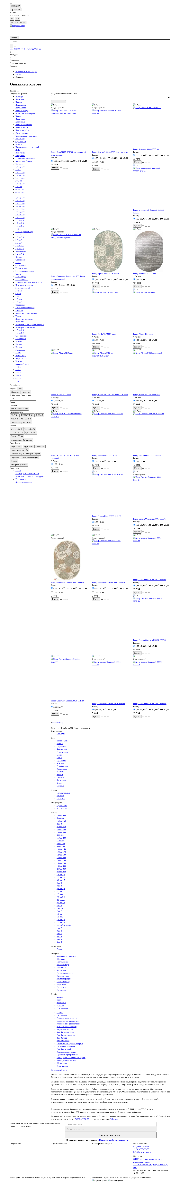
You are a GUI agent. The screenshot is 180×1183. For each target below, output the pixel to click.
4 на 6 (18, 381)
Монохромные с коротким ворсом (29, 325)
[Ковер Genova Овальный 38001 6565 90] (110, 560)
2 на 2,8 (18, 291)
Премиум (19, 96)
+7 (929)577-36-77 (33, 49)
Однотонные (20, 142)
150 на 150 (19, 167)
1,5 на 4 (18, 299)
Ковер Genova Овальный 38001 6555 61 (149, 519)
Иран (31, 474)
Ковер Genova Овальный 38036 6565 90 (108, 704)
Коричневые (20, 339)
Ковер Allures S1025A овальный (146, 395)
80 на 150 (19, 189)
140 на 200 (19, 203)
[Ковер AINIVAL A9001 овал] (110, 312)
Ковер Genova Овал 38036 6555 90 (147, 455)
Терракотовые (21, 268)
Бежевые (19, 361)
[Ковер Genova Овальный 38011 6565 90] (151, 557)
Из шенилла (20, 105)
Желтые (18, 344)
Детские (60, 1005)
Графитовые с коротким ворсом (28, 282)
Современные (62, 1008)
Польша (28, 476)
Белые (18, 353)
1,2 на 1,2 (19, 333)
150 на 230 (19, 184)
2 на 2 (18, 296)
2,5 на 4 (18, 243)
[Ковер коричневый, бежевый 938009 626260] (151, 188)
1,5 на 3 (18, 302)
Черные (18, 257)
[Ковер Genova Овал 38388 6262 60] (110, 494)
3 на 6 (18, 375)
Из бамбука (61, 990)
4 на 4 (18, 229)
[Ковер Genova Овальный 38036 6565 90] (110, 681)
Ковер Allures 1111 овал (143, 334)
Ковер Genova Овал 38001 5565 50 (106, 455)
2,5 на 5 (18, 240)
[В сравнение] (67, 168)
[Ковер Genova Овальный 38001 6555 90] (69, 560)
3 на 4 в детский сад (24, 232)
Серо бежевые (21, 336)
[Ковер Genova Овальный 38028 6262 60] (151, 618)
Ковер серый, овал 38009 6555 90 (106, 273)
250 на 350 (19, 172)
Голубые (18, 347)
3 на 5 (18, 372)
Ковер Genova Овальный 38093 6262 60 (149, 704)
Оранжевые (20, 305)
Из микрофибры (22, 130)
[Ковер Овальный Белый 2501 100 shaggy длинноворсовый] (69, 254)
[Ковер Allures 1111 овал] (151, 312)
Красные (19, 310)
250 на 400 (19, 178)
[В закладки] (64, 168)
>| (62, 722)
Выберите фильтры (30, 457)
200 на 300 (19, 139)
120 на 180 (19, 201)
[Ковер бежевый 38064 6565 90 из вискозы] (110, 130)
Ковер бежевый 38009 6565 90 (146, 149)
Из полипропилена (23, 125)
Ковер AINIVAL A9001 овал (104, 334)
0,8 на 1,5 (19, 226)
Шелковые (19, 99)
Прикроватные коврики (25, 113)
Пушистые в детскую (24, 319)
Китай (36, 474)
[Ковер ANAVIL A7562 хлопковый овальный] (69, 433)
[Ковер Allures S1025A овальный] (151, 372)
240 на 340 (19, 215)
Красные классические (24, 308)
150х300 (18, 187)
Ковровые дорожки (23, 482)
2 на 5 (18, 263)
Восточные (20, 153)
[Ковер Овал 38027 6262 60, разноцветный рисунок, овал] (69, 130)
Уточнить (26, 392)
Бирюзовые (20, 350)
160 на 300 (19, 212)
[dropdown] (11, 3)
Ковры (18, 74)
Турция (41, 476)
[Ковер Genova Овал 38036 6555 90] (151, 433)
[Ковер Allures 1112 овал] (69, 372)
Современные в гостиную (26, 136)
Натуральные (20, 108)
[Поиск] (15, 46)
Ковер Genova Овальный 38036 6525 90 (67, 701)
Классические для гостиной (27, 147)
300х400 (18, 181)
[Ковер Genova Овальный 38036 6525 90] (69, 678)
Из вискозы (61, 987)
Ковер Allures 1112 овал (61, 395)
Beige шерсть (20, 358)
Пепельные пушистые (24, 285)
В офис (18, 116)
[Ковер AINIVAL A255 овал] (151, 251)
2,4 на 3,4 (19, 254)
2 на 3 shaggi (20, 277)
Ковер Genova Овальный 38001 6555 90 (67, 582)
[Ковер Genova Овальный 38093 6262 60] (151, 681)
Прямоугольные (63, 793)
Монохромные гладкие (25, 327)
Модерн (18, 144)
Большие (19, 164)
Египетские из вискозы (25, 158)
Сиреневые (20, 260)
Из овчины (20, 119)
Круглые (60, 796)
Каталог (14, 37)
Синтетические (21, 133)
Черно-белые (20, 251)
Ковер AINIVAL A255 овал (144, 273)
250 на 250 (19, 175)
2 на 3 (18, 170)
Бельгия (18, 474)
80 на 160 (19, 192)
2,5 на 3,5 (19, 246)
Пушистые (19, 322)
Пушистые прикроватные (26, 313)
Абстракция (20, 156)
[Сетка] (53, 101)
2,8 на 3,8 (19, 237)
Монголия (19, 476)
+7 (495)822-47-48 (17, 49)
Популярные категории (102, 1144)
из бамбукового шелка (66, 956)
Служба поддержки (59, 1144)
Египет (26, 474)
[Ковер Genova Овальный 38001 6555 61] (151, 497)
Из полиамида (21, 111)
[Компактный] (63, 101)
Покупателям (15, 1144)
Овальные (61, 798)
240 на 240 (19, 218)
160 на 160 (19, 206)
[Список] (58, 101)
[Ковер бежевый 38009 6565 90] (151, 127)
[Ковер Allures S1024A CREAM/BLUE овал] (110, 372)
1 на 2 (18, 367)
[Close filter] (18, 91)
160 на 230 (19, 209)
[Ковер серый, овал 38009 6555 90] (110, 251)
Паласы (18, 102)
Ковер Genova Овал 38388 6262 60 (106, 516)
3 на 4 (18, 370)
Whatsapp (114, 1119)
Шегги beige (20, 356)
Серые (18, 294)
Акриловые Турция (23, 161)
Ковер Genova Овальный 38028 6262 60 (149, 640)
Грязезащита (20, 479)
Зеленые (18, 341)
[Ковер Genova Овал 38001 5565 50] (110, 433)
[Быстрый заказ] (61, 167)
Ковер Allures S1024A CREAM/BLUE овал (110, 395)
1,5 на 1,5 (19, 330)
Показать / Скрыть (59, 1070)
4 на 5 (18, 378)
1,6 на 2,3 (19, 220)
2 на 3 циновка (21, 280)
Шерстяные (61, 984)
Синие (18, 274)
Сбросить (15, 392)
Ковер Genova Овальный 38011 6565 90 (149, 580)
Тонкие (18, 316)
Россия (35, 476)
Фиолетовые (20, 265)
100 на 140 (19, 195)
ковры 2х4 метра (22, 364)
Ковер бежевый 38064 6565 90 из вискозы (110, 152)
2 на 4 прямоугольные (24, 271)
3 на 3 (18, 234)
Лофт (17, 150)
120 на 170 (19, 198)
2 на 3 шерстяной (22, 288)
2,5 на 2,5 (19, 249)
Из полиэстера (21, 127)
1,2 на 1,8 (19, 223)
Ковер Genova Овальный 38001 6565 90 (108, 582)
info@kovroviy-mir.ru (142, 1152)
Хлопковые (20, 122)
